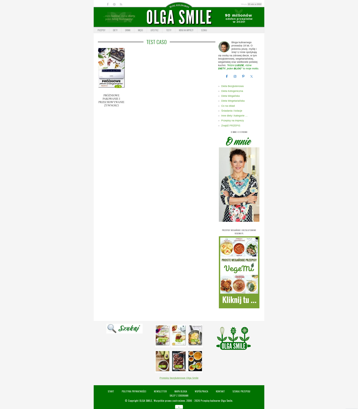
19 (120, 86)
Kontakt (220, 391)
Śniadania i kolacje (231, 110)
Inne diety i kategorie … (234, 115)
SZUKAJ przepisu (241, 391)
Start (111, 391)
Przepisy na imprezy (232, 120)
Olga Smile (145, 400)
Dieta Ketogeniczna (232, 91)
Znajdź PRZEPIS (230, 125)
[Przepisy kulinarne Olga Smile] (179, 17)
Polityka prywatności (134, 391)
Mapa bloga (181, 391)
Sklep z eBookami (179, 395)
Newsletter (160, 391)
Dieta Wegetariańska (233, 100)
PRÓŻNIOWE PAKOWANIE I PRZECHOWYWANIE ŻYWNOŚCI (111, 100)
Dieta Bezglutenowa (232, 86)
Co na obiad (228, 105)
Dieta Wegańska (230, 96)
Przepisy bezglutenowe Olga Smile (179, 378)
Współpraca (201, 391)
